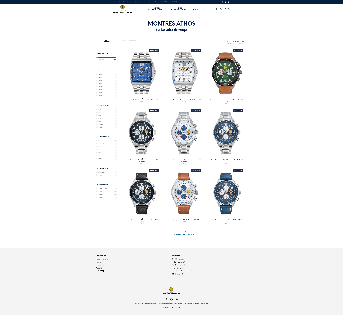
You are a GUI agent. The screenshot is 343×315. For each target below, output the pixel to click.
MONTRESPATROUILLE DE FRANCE (156, 8)
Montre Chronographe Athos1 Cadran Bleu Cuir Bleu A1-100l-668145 (226, 220)
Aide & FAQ (100, 271)
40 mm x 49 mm (102, 188)
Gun (99, 115)
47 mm (100, 197)
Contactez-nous (177, 268)
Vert (99, 158)
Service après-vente (179, 265)
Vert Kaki (100, 127)
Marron (100, 118)
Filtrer (115, 60)
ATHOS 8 (101, 96)
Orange (100, 124)
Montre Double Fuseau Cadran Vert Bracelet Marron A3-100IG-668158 (226, 100)
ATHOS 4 (101, 84)
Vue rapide (143, 95)
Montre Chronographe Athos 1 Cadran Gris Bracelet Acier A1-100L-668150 (184, 160)
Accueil (124, 40)
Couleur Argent (102, 143)
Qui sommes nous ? (178, 262)
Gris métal (101, 149)
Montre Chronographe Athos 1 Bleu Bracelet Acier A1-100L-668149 (226, 160)
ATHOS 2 (101, 78)
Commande (100, 265)
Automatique (101, 172)
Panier (98, 262)
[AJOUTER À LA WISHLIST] (142, 99)
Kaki (99, 152)
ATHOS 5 (101, 87)
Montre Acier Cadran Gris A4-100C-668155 (184, 99)
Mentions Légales (178, 274)
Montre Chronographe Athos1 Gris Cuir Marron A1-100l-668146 (184, 219)
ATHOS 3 (101, 81)
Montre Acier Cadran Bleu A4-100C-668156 (142, 99)
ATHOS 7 (100, 93)
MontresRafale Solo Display (178, 8)
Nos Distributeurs (178, 259)
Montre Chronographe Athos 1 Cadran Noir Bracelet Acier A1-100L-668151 (142, 160)
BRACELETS (196, 9)
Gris (99, 146)
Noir (99, 121)
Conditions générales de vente (182, 271)
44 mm (100, 194)
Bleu (99, 112)
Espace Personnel (102, 259)
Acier (99, 109)
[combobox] (235, 41)
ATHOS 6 (101, 90)
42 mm (100, 191)
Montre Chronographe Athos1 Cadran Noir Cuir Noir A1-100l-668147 (141, 220)
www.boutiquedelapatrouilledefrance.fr (195, 303)
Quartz (100, 175)
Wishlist (99, 268)
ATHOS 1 (100, 75)
